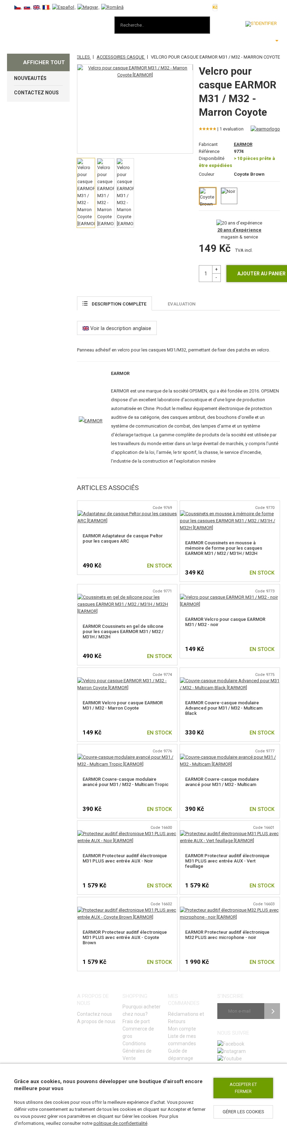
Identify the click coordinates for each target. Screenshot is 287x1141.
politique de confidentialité (120, 1123)
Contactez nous (94, 1014)
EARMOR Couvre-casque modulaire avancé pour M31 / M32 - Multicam (222, 782)
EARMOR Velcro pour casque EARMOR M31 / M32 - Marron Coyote (123, 705)
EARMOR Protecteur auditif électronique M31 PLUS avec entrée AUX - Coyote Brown (125, 937)
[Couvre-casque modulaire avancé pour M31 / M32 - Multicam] (230, 757)
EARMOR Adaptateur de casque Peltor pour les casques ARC (123, 538)
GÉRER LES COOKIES (243, 1111)
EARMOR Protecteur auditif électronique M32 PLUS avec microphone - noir (227, 934)
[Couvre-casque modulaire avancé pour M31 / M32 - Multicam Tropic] (127, 757)
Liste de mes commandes (182, 1039)
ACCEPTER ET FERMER (243, 1088)
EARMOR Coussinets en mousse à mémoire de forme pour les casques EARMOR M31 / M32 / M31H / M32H (223, 548)
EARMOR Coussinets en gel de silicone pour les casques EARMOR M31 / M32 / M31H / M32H (123, 631)
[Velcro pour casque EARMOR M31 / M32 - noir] (230, 597)
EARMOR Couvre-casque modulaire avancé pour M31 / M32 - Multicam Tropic (126, 782)
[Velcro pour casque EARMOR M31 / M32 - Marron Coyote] (127, 680)
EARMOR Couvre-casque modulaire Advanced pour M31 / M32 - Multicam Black (223, 708)
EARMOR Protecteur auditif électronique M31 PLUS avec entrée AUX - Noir (125, 858)
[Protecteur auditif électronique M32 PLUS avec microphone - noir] (230, 910)
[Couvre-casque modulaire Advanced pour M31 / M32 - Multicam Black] (230, 680)
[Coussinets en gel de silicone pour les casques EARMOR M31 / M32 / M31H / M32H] (127, 597)
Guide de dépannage (180, 1054)
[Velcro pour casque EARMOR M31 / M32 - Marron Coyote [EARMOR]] (134, 72)
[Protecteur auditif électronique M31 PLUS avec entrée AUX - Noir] (127, 833)
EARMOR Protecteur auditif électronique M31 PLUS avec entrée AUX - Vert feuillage (227, 861)
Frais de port (136, 1021)
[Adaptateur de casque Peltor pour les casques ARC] (127, 513)
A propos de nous (96, 1021)
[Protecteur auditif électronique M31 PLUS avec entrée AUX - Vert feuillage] (230, 833)
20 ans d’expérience (239, 230)
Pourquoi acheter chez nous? (141, 1010)
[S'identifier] (261, 24)
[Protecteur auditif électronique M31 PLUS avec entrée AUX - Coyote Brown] (127, 910)
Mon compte (182, 1029)
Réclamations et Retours (186, 1017)
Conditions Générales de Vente (137, 1051)
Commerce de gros (138, 1032)
